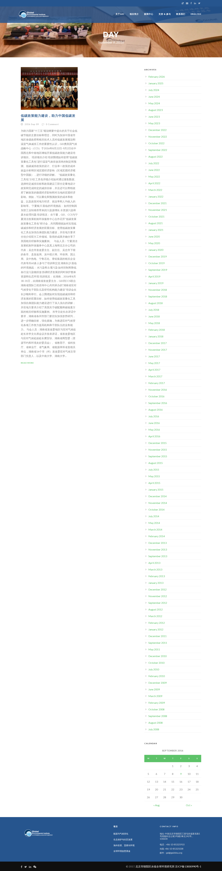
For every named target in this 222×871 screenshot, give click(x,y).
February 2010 (156, 676)
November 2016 (157, 389)
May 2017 (154, 363)
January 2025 (155, 83)
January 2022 (155, 196)
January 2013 (155, 582)
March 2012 (155, 616)
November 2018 (157, 289)
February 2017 (156, 382)
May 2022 (154, 176)
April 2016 (154, 436)
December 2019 (157, 256)
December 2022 (157, 129)
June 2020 (154, 236)
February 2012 (156, 622)
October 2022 (156, 143)
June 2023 (154, 116)
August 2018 (155, 303)
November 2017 (157, 349)
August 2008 (155, 722)
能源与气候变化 (120, 833)
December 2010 (157, 656)
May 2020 (154, 243)
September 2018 (157, 296)
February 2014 (156, 536)
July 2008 (153, 729)
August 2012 (155, 609)
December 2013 (157, 542)
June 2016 (154, 422)
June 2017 (154, 356)
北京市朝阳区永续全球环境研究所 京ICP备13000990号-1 (168, 866)
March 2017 (155, 376)
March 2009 (155, 696)
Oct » (189, 805)
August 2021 (155, 223)
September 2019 (157, 269)
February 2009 (156, 702)
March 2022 (155, 189)
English (196, 14)
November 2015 (157, 449)
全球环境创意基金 (121, 851)
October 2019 (156, 263)
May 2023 (154, 123)
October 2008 (156, 709)
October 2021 (156, 216)
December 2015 (157, 442)
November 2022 (157, 136)
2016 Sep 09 (32, 124)
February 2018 (156, 329)
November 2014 (157, 502)
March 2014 (155, 529)
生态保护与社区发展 (122, 839)
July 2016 (153, 416)
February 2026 (156, 76)
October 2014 (156, 509)
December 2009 (157, 682)
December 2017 (157, 343)
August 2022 (155, 156)
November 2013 (157, 549)
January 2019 (155, 283)
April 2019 (154, 276)
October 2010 (156, 662)
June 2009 (154, 689)
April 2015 (154, 482)
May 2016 (154, 429)
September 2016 (157, 402)
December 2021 (157, 203)
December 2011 (157, 636)
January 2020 (155, 249)
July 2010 (153, 669)
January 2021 (155, 229)
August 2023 (155, 109)
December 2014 (157, 496)
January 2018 (155, 336)
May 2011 (154, 649)
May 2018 (154, 323)
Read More (27, 363)
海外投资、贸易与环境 (124, 845)
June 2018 (154, 316)
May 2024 (154, 103)
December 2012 (157, 589)
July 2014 (153, 516)
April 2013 (154, 562)
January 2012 (155, 629)
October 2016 (156, 396)
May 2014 (154, 522)
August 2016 (155, 409)
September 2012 (157, 602)
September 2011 (157, 642)
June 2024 (154, 96)
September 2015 (157, 456)
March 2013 (155, 569)
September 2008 (157, 715)
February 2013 (156, 576)
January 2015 (155, 489)
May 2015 (154, 476)
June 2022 (154, 169)
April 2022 (154, 183)
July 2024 (153, 89)
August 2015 (155, 462)
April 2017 (154, 369)
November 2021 (157, 209)
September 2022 (157, 149)
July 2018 (153, 309)
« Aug (156, 805)
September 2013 (157, 556)
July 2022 (153, 163)
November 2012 (157, 596)
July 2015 (153, 469)
